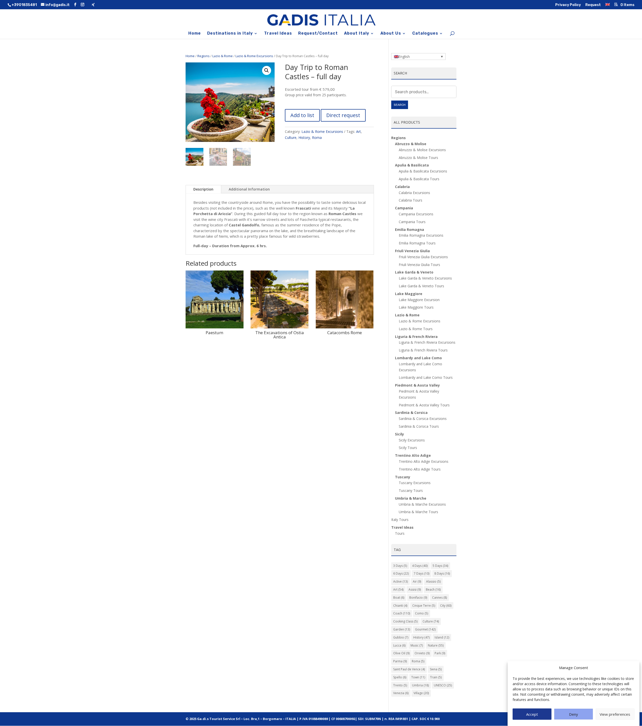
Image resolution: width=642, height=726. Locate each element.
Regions (203, 56)
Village (421, 693)
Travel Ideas (278, 34)
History (304, 137)
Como (421, 613)
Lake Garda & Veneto (414, 272)
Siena (436, 669)
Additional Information (249, 189)
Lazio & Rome (222, 56)
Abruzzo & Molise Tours (418, 157)
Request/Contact (318, 34)
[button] (266, 70)
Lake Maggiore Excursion (419, 299)
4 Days (420, 566)
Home (194, 34)
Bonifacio (418, 597)
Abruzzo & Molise (410, 143)
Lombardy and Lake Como (418, 357)
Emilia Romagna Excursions (421, 235)
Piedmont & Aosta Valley (417, 385)
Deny (573, 714)
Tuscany (402, 477)
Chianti (400, 605)
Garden (401, 629)
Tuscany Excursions (415, 482)
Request (593, 5)
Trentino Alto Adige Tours (420, 469)
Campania (404, 208)
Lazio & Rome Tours (416, 328)
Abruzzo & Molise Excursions (422, 149)
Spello (399, 677)
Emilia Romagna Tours (417, 243)
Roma (317, 137)
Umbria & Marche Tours (418, 511)
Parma (400, 661)
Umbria (420, 685)
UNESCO (443, 685)
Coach (401, 613)
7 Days (421, 573)
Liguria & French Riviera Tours (423, 350)
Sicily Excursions (412, 440)
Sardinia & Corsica (411, 412)
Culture (290, 137)
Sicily (399, 434)
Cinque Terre (423, 605)
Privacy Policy (568, 5)
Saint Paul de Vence (409, 669)
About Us (390, 34)
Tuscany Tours (411, 490)
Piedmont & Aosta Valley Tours (424, 405)
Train (436, 677)
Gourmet (425, 629)
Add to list (302, 115)
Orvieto (422, 653)
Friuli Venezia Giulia (412, 250)
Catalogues (425, 34)
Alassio (433, 581)
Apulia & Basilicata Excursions (423, 171)
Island (442, 637)
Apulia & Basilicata (412, 165)
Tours (400, 533)
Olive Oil (401, 653)
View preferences (615, 714)
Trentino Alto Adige (413, 455)
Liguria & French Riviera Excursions (427, 342)
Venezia (401, 693)
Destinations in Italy (230, 34)
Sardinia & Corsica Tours (419, 426)
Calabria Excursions (414, 192)
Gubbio (400, 637)
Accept (532, 714)
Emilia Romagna (409, 229)
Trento (400, 685)
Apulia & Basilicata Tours (419, 178)
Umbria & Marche (410, 498)
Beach (433, 589)
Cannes (439, 597)
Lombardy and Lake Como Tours (426, 377)
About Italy (356, 34)
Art (358, 131)
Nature (436, 645)
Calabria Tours (410, 200)
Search (400, 105)
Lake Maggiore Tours (416, 307)
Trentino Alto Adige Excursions (423, 461)
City (445, 605)
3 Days (400, 566)
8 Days (442, 573)
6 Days (401, 573)
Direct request (343, 115)
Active (400, 581)
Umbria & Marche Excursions (422, 504)
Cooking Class (405, 621)
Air (417, 581)
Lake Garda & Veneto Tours (421, 286)
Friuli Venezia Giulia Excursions (423, 256)
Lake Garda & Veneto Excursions (425, 278)
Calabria (402, 186)
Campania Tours (412, 221)
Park (440, 653)
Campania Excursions (416, 214)
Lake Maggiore (408, 293)
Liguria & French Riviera (416, 336)
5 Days (440, 566)
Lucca (399, 645)
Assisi (415, 589)
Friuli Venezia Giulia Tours (419, 264)
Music (417, 645)
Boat (398, 597)
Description (203, 189)
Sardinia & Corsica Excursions (423, 418)
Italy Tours (400, 519)
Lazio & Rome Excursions (254, 56)
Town (418, 677)
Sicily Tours (408, 447)
